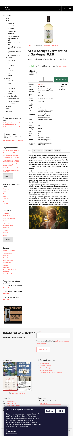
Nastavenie (12, 431)
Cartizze (10, 76)
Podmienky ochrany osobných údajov (51, 372)
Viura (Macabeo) (8, 260)
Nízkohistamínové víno (14, 55)
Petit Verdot (7, 262)
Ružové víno (11, 28)
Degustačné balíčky (13, 98)
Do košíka (62, 79)
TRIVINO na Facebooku (13, 405)
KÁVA (7, 109)
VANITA (5, 220)
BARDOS (5, 232)
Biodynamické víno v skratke (12, 126)
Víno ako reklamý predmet (47, 368)
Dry (9, 73)
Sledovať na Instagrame (19, 393)
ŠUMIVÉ (8, 78)
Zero (9, 63)
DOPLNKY (9, 111)
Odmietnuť (49, 411)
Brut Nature (11, 60)
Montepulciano (7, 253)
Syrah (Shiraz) (7, 273)
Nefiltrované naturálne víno (14, 43)
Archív (8, 176)
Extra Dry (10, 70)
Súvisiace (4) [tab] (38, 150)
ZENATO (5, 230)
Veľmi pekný (43, 403)
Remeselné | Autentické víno (14, 47)
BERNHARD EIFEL (8, 225)
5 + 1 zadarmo (12, 104)
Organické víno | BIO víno (13, 39)
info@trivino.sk (10, 401)
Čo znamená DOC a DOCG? (11, 157)
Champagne (11, 88)
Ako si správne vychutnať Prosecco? (11, 170)
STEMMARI (6, 215)
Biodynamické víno (13, 36)
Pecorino (5, 255)
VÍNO (7, 21)
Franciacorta (11, 91)
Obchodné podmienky (46, 370)
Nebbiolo (6, 267)
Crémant (10, 81)
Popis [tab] (29, 150)
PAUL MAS (6, 223)
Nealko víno (11, 33)
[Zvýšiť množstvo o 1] (50, 79)
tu (27, 426)
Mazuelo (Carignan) (9, 250)
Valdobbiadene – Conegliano (12, 167)
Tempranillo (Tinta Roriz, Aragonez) (10, 270)
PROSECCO (9, 58)
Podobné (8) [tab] (48, 150)
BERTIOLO (6, 228)
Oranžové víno (12, 31)
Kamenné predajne (45, 365)
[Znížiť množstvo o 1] (41, 79)
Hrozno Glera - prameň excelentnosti (10, 164)
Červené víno (11, 26)
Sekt (9, 86)
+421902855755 (11, 403)
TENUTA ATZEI (62, 66)
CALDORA (6, 213)
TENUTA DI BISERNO (9, 218)
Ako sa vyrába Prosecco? (10, 155)
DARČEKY (9, 106)
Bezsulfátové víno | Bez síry (14, 52)
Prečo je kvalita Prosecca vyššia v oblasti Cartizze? (11, 160)
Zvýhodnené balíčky (13, 101)
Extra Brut (11, 65)
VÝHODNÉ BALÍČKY (11, 96)
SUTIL (5, 235)
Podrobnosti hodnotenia (50, 45)
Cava (9, 83)
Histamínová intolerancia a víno (13, 140)
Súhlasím (61, 411)
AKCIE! (8, 18)
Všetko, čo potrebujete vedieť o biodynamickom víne (12, 123)
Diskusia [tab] (57, 150)
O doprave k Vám (45, 363)
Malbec (5, 265)
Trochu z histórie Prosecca (11, 150)
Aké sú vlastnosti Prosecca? (11, 152)
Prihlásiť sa (43, 349)
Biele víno (11, 23)
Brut (9, 68)
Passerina (6, 258)
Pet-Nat (10, 93)
